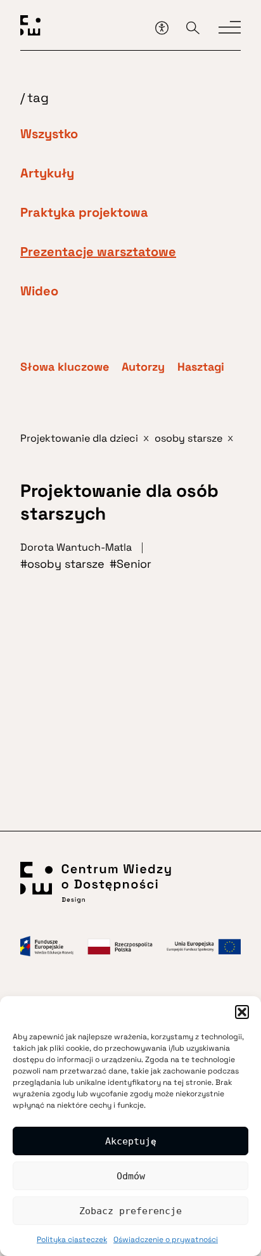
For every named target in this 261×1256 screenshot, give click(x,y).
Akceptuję (130, 1141)
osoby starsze (66, 563)
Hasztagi (200, 367)
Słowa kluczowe (64, 367)
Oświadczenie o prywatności (165, 1239)
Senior (134, 563)
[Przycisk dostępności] (162, 27)
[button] (242, 1012)
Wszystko (49, 133)
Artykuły (47, 173)
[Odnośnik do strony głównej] (83, 27)
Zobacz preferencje (130, 1211)
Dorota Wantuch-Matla (76, 547)
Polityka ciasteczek (72, 1239)
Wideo (39, 291)
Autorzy (143, 367)
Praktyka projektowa (84, 212)
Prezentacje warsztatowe (98, 251)
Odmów (131, 1176)
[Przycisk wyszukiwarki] (193, 27)
